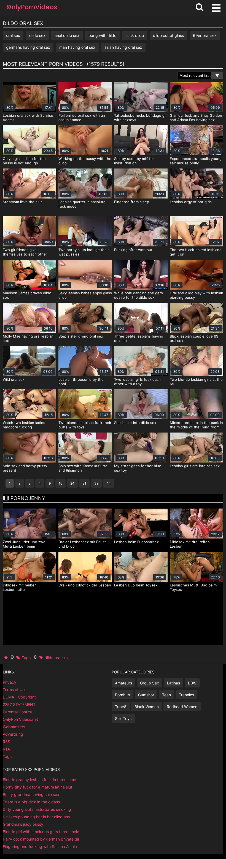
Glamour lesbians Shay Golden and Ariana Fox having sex (196, 117)
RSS (6, 741)
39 (96, 483)
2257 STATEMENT (19, 704)
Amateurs (123, 683)
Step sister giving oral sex (80, 336)
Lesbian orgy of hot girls (191, 202)
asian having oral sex (123, 47)
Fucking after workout (133, 250)
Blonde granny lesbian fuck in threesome (39, 779)
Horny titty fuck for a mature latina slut (37, 787)
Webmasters (14, 726)
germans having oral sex (28, 47)
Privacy (9, 682)
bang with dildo (102, 35)
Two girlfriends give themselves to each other (25, 252)
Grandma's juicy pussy (23, 824)
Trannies (186, 694)
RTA (6, 749)
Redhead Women (182, 706)
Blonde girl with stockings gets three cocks (41, 831)
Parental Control (17, 712)
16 (60, 483)
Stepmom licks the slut (22, 202)
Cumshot (146, 694)
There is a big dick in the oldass (31, 802)
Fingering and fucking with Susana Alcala (40, 846)
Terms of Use (14, 689)
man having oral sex (77, 47)
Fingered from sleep (131, 202)
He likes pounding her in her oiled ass (36, 816)
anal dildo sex (67, 35)
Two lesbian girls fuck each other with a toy (137, 381)
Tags (7, 756)
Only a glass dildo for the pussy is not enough (24, 160)
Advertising (13, 734)
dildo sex (37, 35)
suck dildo (134, 35)
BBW (192, 683)
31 (84, 483)
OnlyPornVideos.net (20, 719)
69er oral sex (205, 35)
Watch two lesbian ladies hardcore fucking (24, 424)
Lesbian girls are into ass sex (195, 466)
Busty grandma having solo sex (31, 794)
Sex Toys (123, 718)
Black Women (146, 706)
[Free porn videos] (32, 11)
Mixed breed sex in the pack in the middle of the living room (196, 424)
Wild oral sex (14, 379)
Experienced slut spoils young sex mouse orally (196, 160)
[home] (6, 657)
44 (108, 483)
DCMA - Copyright (19, 697)
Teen (166, 694)
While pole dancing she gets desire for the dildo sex (138, 295)
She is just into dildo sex (135, 422)
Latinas (173, 683)
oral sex (13, 35)
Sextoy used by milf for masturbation (134, 160)
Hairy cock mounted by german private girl (41, 839)
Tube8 (121, 706)
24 (72, 483)
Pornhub (122, 694)
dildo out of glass (168, 35)
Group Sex (149, 683)
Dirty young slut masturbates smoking (37, 809)
